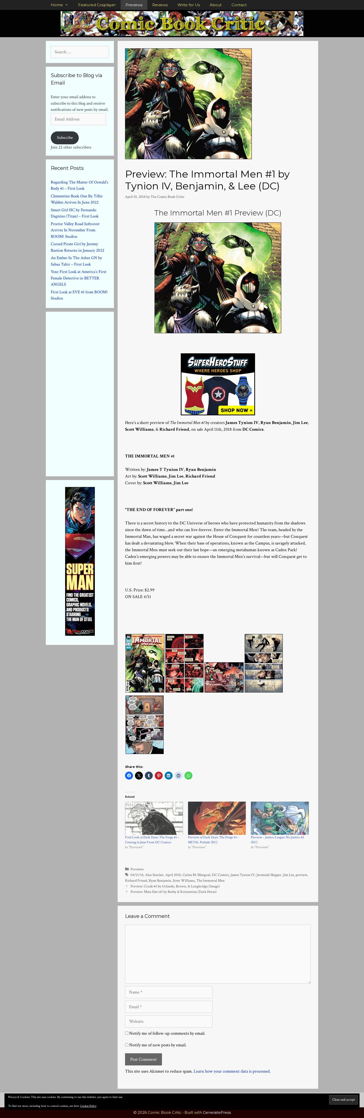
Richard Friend (136, 880)
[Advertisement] (88, 393)
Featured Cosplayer (97, 4)
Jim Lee (288, 874)
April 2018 (173, 874)
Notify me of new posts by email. (157, 1045)
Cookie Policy (88, 1106)
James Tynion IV (243, 874)
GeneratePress (217, 1112)
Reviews (160, 4)
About (216, 4)
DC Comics (220, 874)
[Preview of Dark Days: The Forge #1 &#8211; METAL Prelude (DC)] (217, 818)
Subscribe (65, 137)
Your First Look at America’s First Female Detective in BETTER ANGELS (78, 278)
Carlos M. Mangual (196, 874)
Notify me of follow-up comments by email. (167, 1033)
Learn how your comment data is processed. (232, 1071)
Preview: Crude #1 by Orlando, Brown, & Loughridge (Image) (175, 886)
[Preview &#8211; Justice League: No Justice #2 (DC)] (280, 818)
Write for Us (189, 4)
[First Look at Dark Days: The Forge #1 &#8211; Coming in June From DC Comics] (154, 818)
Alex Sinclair (154, 874)
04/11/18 (136, 874)
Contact (239, 4)
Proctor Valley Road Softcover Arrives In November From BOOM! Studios (75, 230)
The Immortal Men (210, 880)
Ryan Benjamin (160, 880)
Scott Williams (184, 880)
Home (57, 4)
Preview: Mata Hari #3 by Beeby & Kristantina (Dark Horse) (173, 891)
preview (301, 874)
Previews (134, 4)
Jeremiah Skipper (269, 874)
